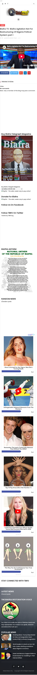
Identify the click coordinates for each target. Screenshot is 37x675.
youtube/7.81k (30, 583)
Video (2, 25)
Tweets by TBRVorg (7, 215)
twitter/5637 (18, 583)
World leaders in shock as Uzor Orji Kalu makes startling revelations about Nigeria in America (23, 646)
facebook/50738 (6, 583)
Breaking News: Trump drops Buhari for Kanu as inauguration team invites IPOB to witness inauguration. (24, 637)
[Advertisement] (18, 232)
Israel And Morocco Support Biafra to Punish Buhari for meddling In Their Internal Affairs (24, 656)
